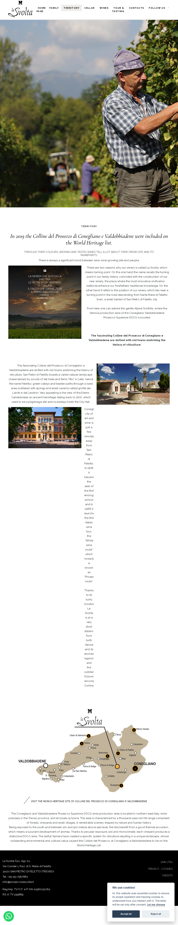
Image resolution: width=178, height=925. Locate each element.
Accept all (125, 913)
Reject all (156, 913)
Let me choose (156, 904)
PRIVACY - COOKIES (160, 868)
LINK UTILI (167, 862)
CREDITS (167, 875)
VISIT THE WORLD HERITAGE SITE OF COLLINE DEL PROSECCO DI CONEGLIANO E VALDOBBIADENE (89, 801)
